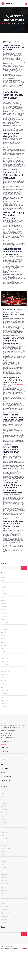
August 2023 (4, 674)
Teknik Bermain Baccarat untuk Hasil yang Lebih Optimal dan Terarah (13, 47)
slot (6, 43)
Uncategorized (8, 309)
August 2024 (4, 635)
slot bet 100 (4, 768)
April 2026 (3, 590)
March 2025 (4, 613)
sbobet (3, 760)
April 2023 (3, 687)
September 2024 (5, 632)
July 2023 (3, 677)
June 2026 (3, 584)
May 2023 (3, 684)
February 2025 (4, 616)
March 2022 (4, 694)
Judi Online (4, 747)
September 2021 (5, 697)
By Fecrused (16, 41)
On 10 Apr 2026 (7, 41)
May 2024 (3, 645)
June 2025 (3, 603)
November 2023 (5, 664)
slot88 (3, 772)
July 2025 (3, 600)
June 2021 (3, 703)
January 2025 (4, 619)
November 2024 (5, 626)
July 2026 (3, 581)
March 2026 (4, 593)
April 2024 (3, 648)
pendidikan (4, 756)
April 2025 (3, 610)
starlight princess (6, 776)
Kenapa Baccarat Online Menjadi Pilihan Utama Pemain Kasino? (13, 314)
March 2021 (4, 706)
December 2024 (5, 622)
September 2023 (5, 671)
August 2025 (4, 597)
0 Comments (13, 43)
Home (3, 23)
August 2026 (4, 577)
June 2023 (3, 681)
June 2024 (3, 642)
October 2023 (4, 668)
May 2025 (3, 606)
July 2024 (3, 639)
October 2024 (4, 629)
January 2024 (4, 658)
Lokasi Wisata (5, 751)
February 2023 (4, 690)
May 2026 (3, 587)
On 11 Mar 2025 (7, 308)
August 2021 (4, 700)
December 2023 (5, 661)
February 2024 (4, 655)
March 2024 (4, 652)
